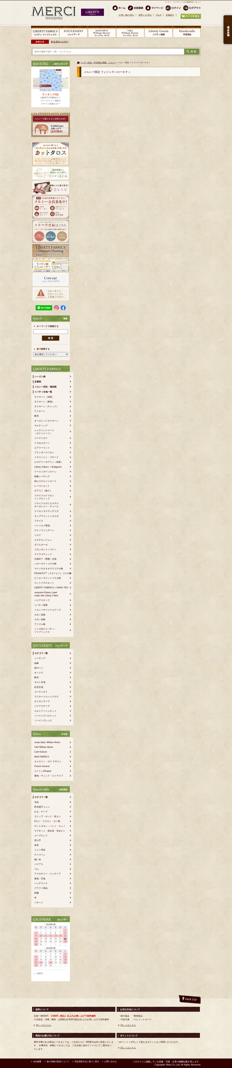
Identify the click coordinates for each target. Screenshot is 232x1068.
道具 (36, 845)
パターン (38, 902)
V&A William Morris (43, 747)
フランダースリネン (44, 452)
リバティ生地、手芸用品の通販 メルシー (98, 63)
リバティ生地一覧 (43, 392)
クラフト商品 (41, 888)
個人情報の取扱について (58, 1061)
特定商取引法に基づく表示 (87, 1061)
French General (41, 766)
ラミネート (39, 411)
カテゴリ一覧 (41, 653)
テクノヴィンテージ (44, 530)
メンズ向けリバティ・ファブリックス (45, 630)
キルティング (41, 425)
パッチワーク (41, 883)
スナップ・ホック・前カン (47, 816)
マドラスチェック (43, 554)
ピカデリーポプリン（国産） (48, 462)
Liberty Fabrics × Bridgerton (48, 467)
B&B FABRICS (41, 756)
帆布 (36, 416)
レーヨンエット (42, 486)
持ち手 (37, 840)
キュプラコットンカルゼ (46, 516)
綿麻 (36, 663)
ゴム (36, 869)
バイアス (38, 864)
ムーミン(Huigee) (42, 771)
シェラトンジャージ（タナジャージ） (44, 432)
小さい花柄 (39, 619)
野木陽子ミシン (42, 807)
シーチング (39, 658)
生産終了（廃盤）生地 (45, 559)
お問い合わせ (110, 1061)
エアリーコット (42, 447)
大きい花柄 (39, 614)
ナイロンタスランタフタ (46, 511)
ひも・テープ (41, 811)
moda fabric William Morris (47, 742)
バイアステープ (42, 600)
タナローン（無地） (44, 401)
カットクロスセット (44, 583)
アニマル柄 (39, 624)
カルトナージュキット (45, 711)
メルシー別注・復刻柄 (45, 386)
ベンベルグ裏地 (42, 525)
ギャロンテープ (42, 701)
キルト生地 (39, 682)
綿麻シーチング (42, 476)
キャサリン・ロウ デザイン (47, 761)
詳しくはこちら (43, 1025)
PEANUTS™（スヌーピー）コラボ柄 (52, 573)
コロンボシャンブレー (45, 549)
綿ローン (38, 668)
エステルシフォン (43, 540)
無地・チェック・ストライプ (48, 775)
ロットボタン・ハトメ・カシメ (49, 826)
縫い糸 (37, 859)
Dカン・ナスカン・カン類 (47, 821)
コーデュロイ (41, 438)
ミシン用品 (39, 850)
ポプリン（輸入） (43, 490)
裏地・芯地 (39, 878)
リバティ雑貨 (41, 605)
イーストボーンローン (45, 471)
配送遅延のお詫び (60, 42)
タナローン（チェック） (46, 406)
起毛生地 (38, 687)
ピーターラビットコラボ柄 (47, 578)
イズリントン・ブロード (46, 457)
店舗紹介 (170, 15)
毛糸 (36, 802)
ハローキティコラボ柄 (45, 563)
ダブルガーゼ (41, 544)
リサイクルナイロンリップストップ (44, 497)
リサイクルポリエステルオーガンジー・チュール (46, 505)
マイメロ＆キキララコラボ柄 (48, 568)
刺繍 (36, 893)
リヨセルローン (42, 443)
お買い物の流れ (126, 15)
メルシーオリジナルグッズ (47, 609)
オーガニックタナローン (46, 421)
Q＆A (158, 15)
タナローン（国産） (44, 397)
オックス (38, 672)
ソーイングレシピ (43, 720)
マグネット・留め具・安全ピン (49, 831)
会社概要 (37, 1061)
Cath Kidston (40, 752)
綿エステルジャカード (45, 481)
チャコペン (39, 854)
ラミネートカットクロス (46, 696)
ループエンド (41, 835)
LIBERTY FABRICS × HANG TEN (51, 587)
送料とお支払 (145, 15)
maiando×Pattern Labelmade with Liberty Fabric (46, 594)
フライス (38, 521)
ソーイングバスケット (45, 715)
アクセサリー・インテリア (47, 873)
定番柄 (37, 381)
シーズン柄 (40, 376)
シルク (37, 535)
